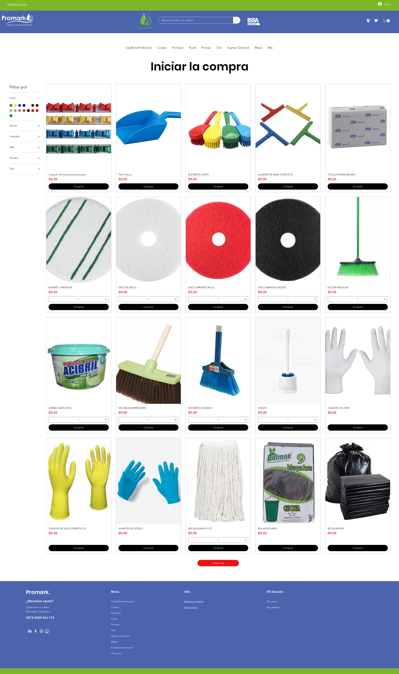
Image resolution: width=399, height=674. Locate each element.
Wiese (114, 641)
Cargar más (218, 563)
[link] (387, 20)
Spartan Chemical (120, 636)
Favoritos (271, 601)
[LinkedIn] (30, 631)
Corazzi (115, 607)
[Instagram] (41, 631)
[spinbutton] (78, 299)
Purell (114, 618)
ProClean (116, 612)
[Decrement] (51, 299)
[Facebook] (36, 631)
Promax (115, 624)
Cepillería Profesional (122, 601)
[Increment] (106, 299)
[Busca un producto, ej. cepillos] (236, 20)
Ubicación (116, 653)
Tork (113, 630)
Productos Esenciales (122, 647)
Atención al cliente (193, 601)
